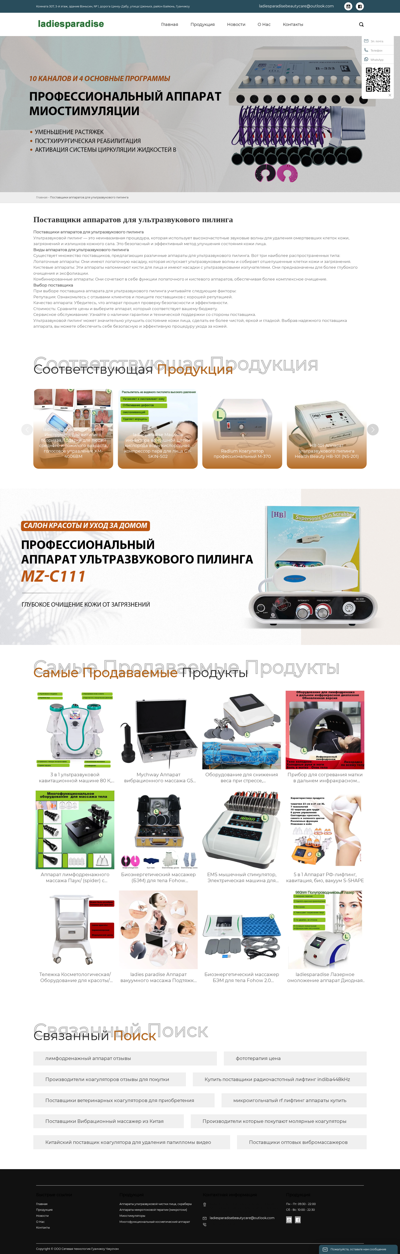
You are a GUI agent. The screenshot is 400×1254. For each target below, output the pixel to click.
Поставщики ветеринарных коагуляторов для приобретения (119, 1100)
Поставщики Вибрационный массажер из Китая (104, 1121)
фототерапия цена (258, 1058)
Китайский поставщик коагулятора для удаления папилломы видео (128, 1142)
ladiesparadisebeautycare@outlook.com (296, 6)
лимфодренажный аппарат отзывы (88, 1058)
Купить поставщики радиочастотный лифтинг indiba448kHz (277, 1079)
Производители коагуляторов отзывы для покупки (107, 1079)
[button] (373, 429)
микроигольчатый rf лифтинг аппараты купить (289, 1100)
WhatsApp (377, 60)
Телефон (376, 50)
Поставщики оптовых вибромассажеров (298, 1142)
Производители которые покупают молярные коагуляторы (275, 1121)
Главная (41, 197)
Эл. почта (377, 41)
